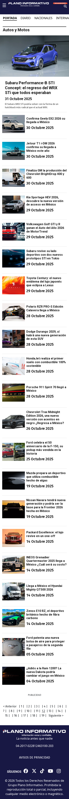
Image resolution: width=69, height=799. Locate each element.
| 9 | (19, 711)
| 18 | (33, 715)
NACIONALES (43, 18)
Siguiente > (56, 715)
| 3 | (37, 706)
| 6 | (60, 706)
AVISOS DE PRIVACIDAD (34, 757)
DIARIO (26, 18)
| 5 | (52, 706)
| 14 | (59, 711)
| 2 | (29, 706)
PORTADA (10, 18)
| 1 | (21, 706)
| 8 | (11, 711)
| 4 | (44, 706)
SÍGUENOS (14, 771)
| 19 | (42, 715)
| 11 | (37, 711)
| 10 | (27, 711)
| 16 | (15, 715)
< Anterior (10, 706)
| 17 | (24, 715)
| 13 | (50, 711)
